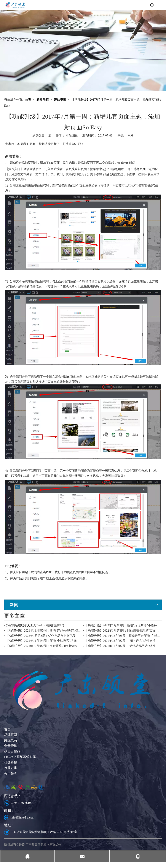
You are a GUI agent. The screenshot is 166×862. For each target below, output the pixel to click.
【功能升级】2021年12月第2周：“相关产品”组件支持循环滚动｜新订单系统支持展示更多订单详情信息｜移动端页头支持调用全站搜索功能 (122, 640)
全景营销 (10, 746)
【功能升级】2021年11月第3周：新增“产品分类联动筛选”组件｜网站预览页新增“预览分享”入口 (43, 630)
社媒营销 (10, 762)
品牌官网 (10, 735)
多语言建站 (12, 751)
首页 (7, 729)
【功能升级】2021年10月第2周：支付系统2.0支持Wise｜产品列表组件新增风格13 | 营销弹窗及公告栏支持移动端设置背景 (43, 646)
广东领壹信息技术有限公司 (44, 844)
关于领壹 (10, 773)
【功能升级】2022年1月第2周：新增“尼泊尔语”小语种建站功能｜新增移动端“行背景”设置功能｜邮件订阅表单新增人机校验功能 (122, 625)
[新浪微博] (20, 788)
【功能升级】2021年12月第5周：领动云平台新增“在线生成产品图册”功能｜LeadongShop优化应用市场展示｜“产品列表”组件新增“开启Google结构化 (122, 635)
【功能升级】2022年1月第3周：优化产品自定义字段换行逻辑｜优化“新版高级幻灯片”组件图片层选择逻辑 (43, 635)
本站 (131, 135)
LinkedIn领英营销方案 (20, 757)
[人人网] (40, 788)
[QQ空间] (34, 788)
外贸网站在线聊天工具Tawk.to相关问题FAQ (35, 625)
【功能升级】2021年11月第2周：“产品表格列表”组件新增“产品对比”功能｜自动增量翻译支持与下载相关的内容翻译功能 (122, 646)
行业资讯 (10, 768)
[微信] (13, 788)
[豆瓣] (27, 788)
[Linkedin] (7, 788)
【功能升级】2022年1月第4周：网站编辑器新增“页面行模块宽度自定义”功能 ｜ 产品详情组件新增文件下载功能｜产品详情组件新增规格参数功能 (122, 630)
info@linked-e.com (22, 817)
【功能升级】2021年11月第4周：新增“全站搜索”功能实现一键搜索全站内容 (43, 640)
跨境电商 (10, 740)
